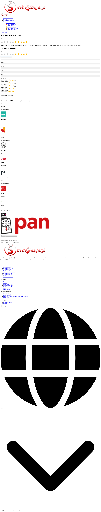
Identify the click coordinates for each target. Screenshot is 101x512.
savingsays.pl (7, 510)
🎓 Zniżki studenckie (10, 23)
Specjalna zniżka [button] (7, 21)
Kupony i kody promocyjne (11, 235)
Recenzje (5, 19)
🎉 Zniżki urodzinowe (11, 29)
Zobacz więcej (4, 216)
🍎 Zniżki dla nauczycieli (11, 24)
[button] (50, 409)
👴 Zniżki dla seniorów (11, 27)
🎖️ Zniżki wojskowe (10, 25)
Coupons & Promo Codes (6, 56)
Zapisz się (16, 242)
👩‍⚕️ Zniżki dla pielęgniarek (12, 28)
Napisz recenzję (4, 98)
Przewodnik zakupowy (8, 18)
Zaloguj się (4, 32)
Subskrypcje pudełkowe (8, 20)
